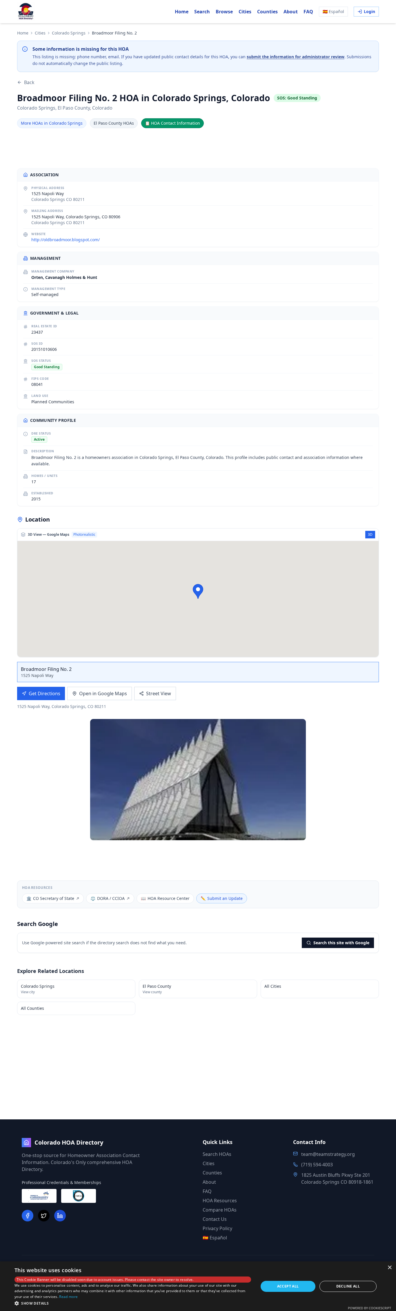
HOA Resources (220, 1200)
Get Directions (44, 693)
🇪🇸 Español (333, 11)
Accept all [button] (288, 1286)
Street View (158, 693)
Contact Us (215, 1219)
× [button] (389, 1267)
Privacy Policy (217, 1228)
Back (29, 82)
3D (370, 534)
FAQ (308, 11)
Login (369, 11)
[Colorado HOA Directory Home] (25, 11)
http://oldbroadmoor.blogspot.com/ (65, 239)
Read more (68, 1296)
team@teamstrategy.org (328, 1154)
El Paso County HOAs (114, 123)
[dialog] (198, 1286)
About (291, 11)
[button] (198, 591)
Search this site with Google (341, 942)
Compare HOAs (220, 1210)
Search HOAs (217, 1154)
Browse (224, 11)
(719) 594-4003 (317, 1164)
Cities (245, 11)
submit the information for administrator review (295, 56)
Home (181, 11)
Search (202, 11)
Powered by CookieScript (369, 1308)
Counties (267, 11)
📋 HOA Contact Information (172, 123)
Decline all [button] (348, 1286)
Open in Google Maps (103, 693)
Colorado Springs (69, 33)
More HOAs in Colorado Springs (52, 123)
